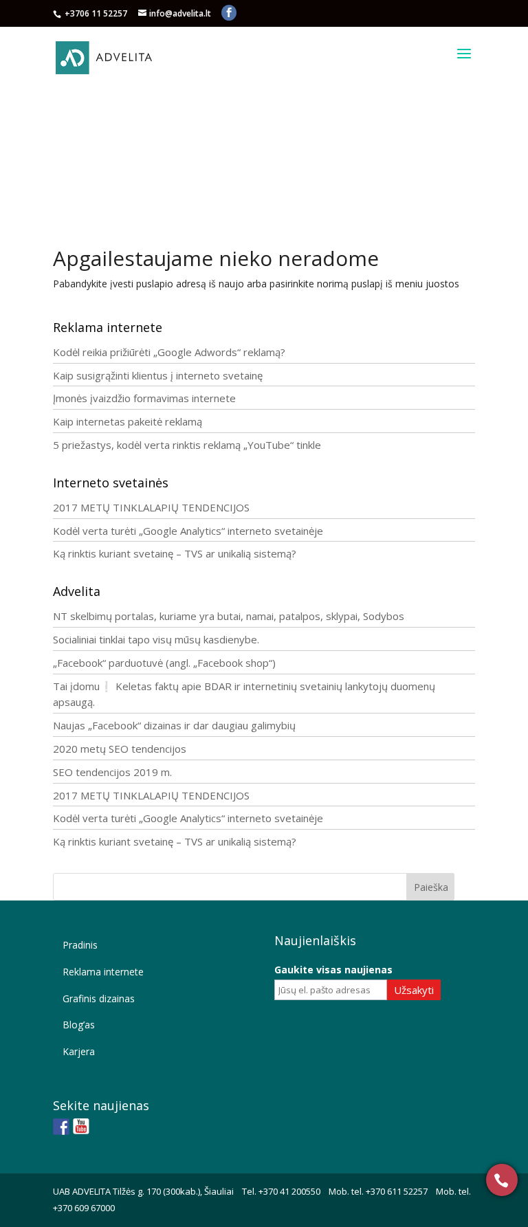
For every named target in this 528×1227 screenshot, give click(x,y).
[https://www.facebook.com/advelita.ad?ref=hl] (61, 1126)
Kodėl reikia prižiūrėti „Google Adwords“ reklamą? (169, 352)
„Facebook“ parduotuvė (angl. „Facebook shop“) (164, 663)
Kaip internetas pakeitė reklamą (127, 421)
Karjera (79, 1051)
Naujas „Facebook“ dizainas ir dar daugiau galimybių (174, 725)
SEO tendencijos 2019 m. (112, 772)
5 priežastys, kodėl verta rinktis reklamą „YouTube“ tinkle (187, 445)
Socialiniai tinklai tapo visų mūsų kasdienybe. (156, 639)
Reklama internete (103, 971)
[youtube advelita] (81, 1126)
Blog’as (79, 1024)
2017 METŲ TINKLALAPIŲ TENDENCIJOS (151, 507)
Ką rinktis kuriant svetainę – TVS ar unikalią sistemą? (174, 553)
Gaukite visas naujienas (333, 969)
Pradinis (80, 944)
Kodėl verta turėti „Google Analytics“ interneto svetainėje (188, 531)
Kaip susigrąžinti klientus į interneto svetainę (158, 375)
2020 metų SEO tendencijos (119, 748)
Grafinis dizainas (99, 998)
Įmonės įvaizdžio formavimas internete (144, 398)
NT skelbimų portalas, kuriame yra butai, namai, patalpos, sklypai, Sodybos (228, 616)
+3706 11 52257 (97, 13)
